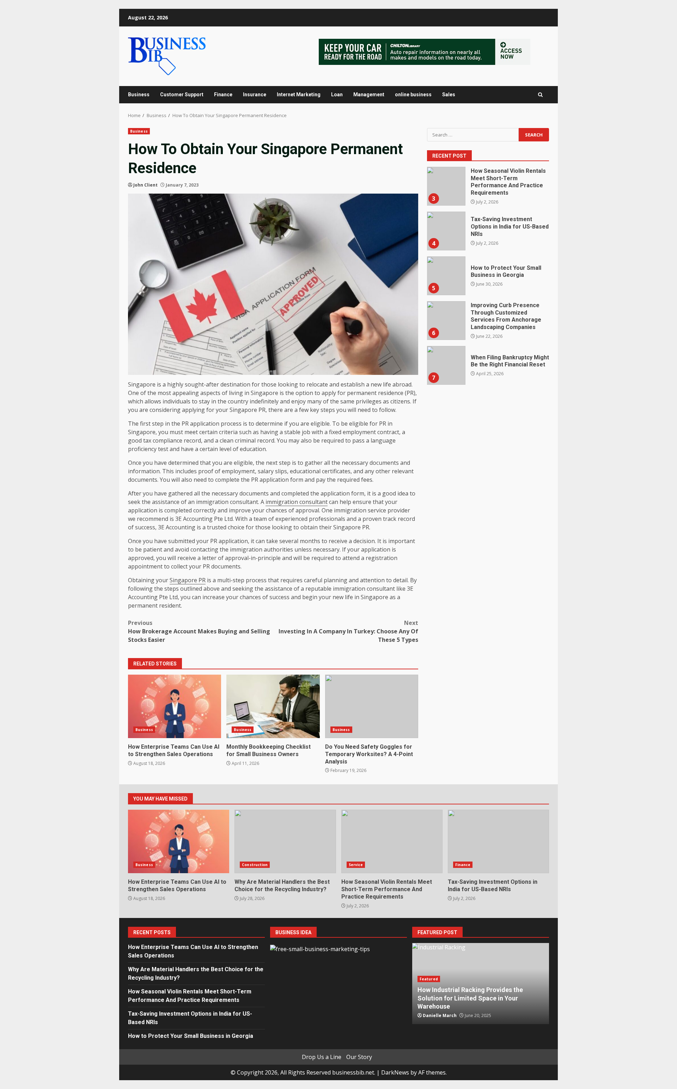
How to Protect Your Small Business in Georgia (446, 275)
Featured (429, 979)
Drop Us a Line (321, 1057)
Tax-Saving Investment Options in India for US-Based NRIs (446, 231)
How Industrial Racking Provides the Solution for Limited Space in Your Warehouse (470, 998)
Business (139, 94)
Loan (337, 94)
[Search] (540, 95)
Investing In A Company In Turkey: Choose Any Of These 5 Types (348, 631)
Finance (223, 94)
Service (356, 864)
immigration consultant (297, 502)
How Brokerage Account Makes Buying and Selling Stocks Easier (199, 631)
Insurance (254, 94)
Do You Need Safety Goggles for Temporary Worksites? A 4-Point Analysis (371, 706)
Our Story (359, 1057)
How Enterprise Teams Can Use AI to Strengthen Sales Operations (174, 706)
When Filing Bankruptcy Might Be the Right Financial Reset (446, 365)
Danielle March (440, 1015)
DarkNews (395, 1072)
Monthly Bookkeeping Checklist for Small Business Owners (272, 706)
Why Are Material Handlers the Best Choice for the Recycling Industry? (285, 841)
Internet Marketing (299, 94)
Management (368, 94)
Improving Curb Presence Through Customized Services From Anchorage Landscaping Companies (446, 320)
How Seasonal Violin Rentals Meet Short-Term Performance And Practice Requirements (446, 186)
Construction (255, 864)
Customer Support (181, 94)
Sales (448, 94)
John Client (145, 185)
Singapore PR (188, 580)
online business (413, 94)
